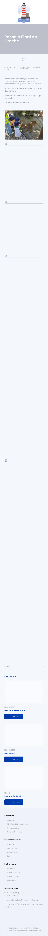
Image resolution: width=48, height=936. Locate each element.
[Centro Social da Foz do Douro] (24, 12)
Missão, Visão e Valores (17, 824)
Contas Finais (13, 876)
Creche (10, 844)
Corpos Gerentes (14, 832)
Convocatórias (13, 872)
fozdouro (24, 67)
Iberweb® (36, 930)
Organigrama (13, 828)
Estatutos (11, 868)
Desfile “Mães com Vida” (15, 710)
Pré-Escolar (12, 848)
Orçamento (12, 880)
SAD (9, 856)
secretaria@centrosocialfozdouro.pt (23, 900)
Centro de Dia (13, 852)
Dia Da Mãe (9, 753)
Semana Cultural (12, 796)
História (10, 820)
